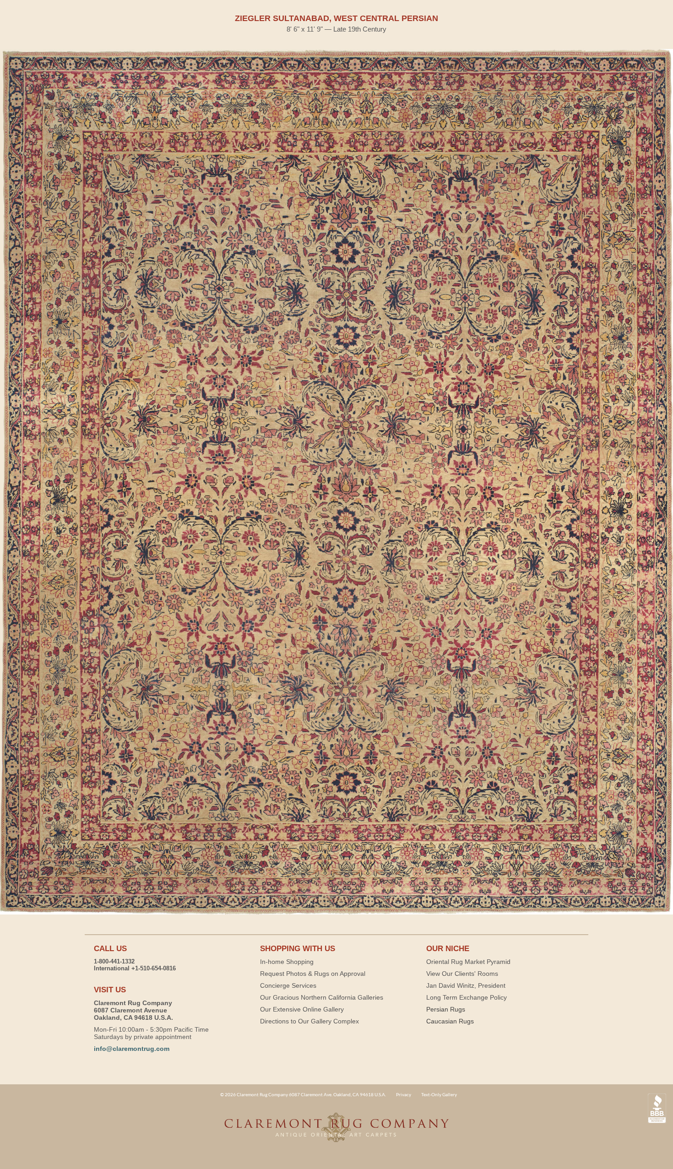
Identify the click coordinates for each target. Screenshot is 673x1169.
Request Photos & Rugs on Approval (312, 973)
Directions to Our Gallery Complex (309, 1021)
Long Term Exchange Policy (466, 997)
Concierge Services (288, 985)
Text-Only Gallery (439, 1094)
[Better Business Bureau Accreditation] (657, 1108)
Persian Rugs (445, 1009)
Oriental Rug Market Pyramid (468, 961)
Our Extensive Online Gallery (302, 1009)
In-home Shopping (287, 961)
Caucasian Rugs (450, 1021)
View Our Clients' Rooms (462, 973)
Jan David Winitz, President (465, 985)
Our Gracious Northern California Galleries (321, 997)
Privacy (403, 1094)
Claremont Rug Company (336, 1132)
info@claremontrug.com (131, 1048)
